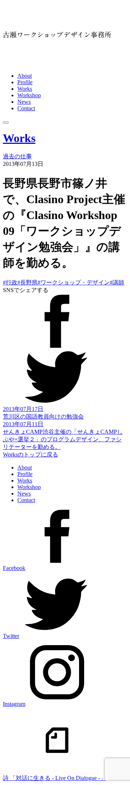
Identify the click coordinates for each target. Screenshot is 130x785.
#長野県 (27, 282)
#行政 (10, 282)
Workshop (29, 95)
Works (24, 89)
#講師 (117, 282)
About (24, 76)
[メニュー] (6, 122)
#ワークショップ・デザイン (74, 282)
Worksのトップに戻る (30, 454)
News (24, 102)
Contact (26, 108)
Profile (24, 82)
